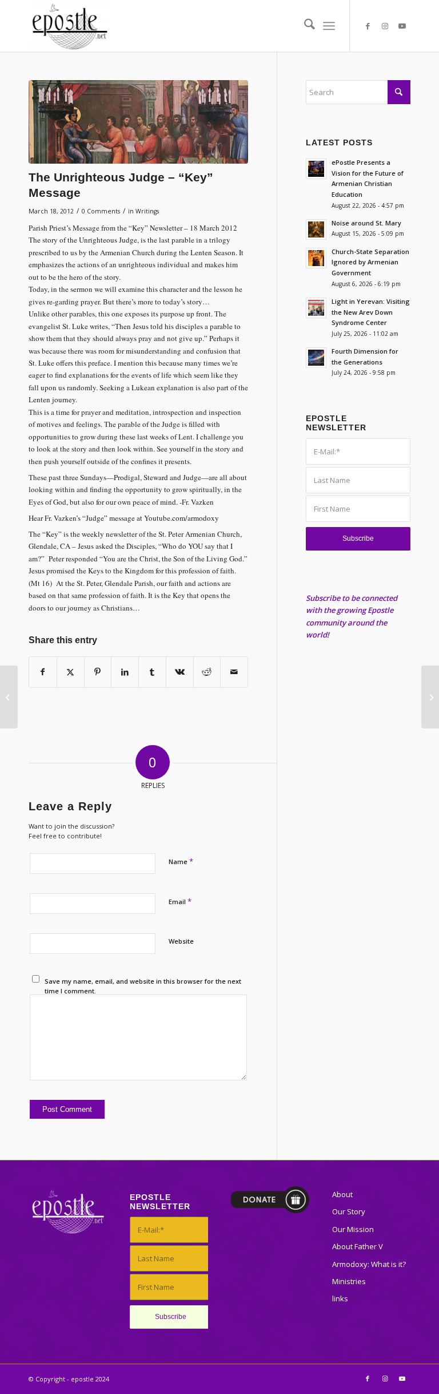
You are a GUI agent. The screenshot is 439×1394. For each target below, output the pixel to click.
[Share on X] (70, 672)
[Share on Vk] (179, 672)
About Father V (357, 1246)
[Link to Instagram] (384, 25)
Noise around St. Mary (366, 223)
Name (181, 861)
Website (181, 941)
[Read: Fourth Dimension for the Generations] (316, 357)
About (342, 1194)
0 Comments (101, 211)
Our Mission (353, 1229)
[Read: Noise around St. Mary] (316, 229)
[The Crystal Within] (9, 697)
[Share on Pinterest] (98, 672)
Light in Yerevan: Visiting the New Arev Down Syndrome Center (371, 312)
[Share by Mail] (234, 672)
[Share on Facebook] (43, 672)
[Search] (304, 26)
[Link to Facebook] (367, 25)
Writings (147, 211)
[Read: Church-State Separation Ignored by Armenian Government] (316, 258)
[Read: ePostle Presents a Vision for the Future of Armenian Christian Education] (316, 169)
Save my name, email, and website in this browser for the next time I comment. (143, 986)
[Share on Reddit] (207, 672)
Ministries (349, 1281)
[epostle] (69, 26)
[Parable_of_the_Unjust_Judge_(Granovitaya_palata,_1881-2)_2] (138, 122)
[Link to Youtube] (401, 25)
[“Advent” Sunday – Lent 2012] (430, 697)
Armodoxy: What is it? (369, 1264)
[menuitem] (304, 26)
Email (180, 901)
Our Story (348, 1211)
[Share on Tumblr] (152, 672)
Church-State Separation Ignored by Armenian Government (370, 262)
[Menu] (329, 25)
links (340, 1298)
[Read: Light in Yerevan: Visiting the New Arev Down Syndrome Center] (316, 308)
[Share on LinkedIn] (124, 672)
